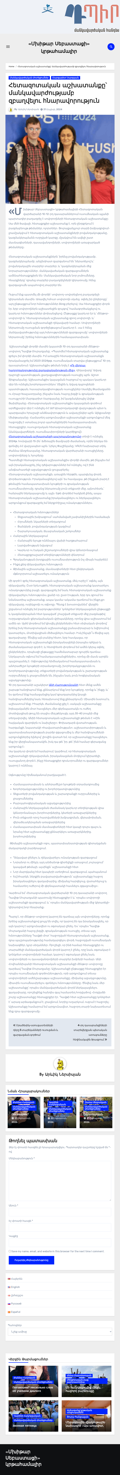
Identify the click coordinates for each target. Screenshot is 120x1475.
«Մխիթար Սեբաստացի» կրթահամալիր (23, 1458)
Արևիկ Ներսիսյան (28, 109)
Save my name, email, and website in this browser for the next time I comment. (57, 1251)
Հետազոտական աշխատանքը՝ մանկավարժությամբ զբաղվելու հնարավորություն (58, 93)
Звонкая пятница (24, 1426)
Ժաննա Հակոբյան (23, 1102)
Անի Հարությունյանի (63, 684)
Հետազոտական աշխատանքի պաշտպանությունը (45, 436)
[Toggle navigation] (7, 47)
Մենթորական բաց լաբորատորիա (77, 1381)
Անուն (13, 1205)
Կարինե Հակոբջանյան (57, 1103)
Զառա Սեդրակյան (95, 1102)
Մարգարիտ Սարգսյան (65, 77)
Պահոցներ (15, 1325)
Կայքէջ (13, 1236)
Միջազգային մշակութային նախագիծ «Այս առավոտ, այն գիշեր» (85, 1426)
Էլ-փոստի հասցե (21, 1220)
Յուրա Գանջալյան (77, 1417)
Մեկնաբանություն (22, 1158)
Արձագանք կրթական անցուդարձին (79, 1411)
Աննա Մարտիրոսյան (79, 1375)
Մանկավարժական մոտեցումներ (29, 77)
